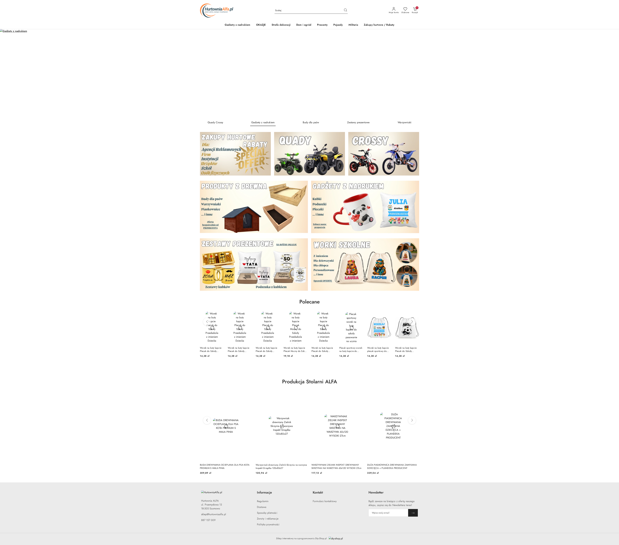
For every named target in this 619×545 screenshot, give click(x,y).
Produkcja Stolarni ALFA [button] (309, 381)
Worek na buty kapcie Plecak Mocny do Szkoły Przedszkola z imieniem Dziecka (268, 349)
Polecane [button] (309, 301)
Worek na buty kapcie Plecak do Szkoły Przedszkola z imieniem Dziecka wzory (211, 349)
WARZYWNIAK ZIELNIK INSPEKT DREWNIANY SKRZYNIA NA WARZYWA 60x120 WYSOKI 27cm (281, 466)
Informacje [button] (264, 492)
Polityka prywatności (268, 524)
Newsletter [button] (375, 492)
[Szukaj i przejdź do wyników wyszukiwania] (345, 10)
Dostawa (261, 507)
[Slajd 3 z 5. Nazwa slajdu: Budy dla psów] (309, 73)
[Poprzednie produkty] (207, 322)
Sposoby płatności (267, 513)
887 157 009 (208, 520)
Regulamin (262, 501)
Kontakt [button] (318, 492)
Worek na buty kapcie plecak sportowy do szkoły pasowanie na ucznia (350, 349)
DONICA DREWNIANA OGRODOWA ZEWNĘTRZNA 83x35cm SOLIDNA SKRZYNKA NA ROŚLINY (393, 466)
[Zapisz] (413, 513)
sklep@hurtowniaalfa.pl (213, 514)
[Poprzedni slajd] (7, 73)
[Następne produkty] (412, 322)
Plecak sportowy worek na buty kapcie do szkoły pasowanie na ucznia (322, 349)
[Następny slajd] (612, 73)
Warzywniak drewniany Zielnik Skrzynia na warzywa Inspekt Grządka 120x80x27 (225, 466)
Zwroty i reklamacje (267, 518)
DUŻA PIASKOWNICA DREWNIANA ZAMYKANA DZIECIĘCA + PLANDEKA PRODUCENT (336, 466)
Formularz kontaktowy (325, 501)
